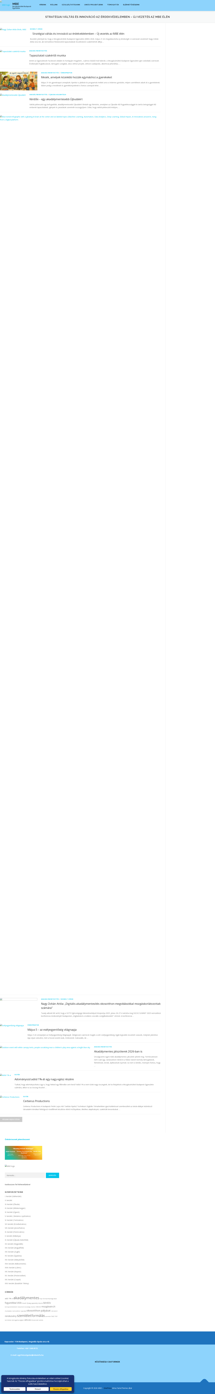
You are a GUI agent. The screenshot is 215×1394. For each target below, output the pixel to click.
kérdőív (47, 1302)
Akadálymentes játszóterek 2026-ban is (118, 1051)
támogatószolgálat (18, 1320)
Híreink (42, 5)
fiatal (55, 1299)
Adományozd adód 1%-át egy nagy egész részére (44, 1079)
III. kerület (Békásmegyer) (15, 1208)
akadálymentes (26, 1297)
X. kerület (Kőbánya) (13, 1236)
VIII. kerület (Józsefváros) (15, 1228)
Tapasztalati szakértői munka (47, 55)
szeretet (48, 1316)
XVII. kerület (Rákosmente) (15, 1264)
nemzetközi (16, 1311)
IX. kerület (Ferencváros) (14, 1232)
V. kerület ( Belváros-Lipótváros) (18, 1216)
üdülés (41, 1320)
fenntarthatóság (48, 1299)
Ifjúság (29, 1303)
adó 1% (8, 1298)
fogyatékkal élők (13, 1302)
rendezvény (11, 1315)
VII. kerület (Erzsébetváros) (15, 1224)
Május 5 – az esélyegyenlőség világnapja (52, 1029)
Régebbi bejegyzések (11, 1119)
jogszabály (34, 1303)
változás (27, 1320)
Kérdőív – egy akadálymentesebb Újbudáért (55, 99)
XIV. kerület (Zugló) (12, 1252)
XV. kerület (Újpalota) (13, 1256)
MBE (15, 3)
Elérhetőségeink (131, 5)
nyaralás (23, 1311)
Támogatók (113, 5)
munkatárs (8, 1311)
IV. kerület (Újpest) (12, 1212)
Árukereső (34, 1320)
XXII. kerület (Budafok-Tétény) (17, 1283)
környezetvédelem (11, 1307)
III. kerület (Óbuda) (12, 1204)
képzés (40, 1303)
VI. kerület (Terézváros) (14, 1220)
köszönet (21, 1307)
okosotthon (33, 1310)
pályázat (46, 1310)
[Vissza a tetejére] (204, 1382)
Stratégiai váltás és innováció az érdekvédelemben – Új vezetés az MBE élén (78, 33)
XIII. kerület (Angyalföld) (14, 1248)
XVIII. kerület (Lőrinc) (13, 1267)
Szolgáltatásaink (71, 5)
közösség (27, 1307)
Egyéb (17, 1074)
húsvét (24, 1303)
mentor (33, 1307)
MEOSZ (38, 1307)
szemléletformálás (31, 1315)
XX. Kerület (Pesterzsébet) (15, 1275)
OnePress (108, 1388)
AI (12, 1299)
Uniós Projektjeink (93, 5)
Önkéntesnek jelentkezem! (17, 1139)
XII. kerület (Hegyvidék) (14, 1244)
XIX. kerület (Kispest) (13, 1271)
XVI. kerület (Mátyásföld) (14, 1260)
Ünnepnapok (66, 73)
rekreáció (54, 1311)
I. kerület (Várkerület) (13, 1196)
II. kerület (8, 1200)
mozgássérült (48, 1306)
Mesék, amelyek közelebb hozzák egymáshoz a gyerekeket (76, 77)
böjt (41, 1299)
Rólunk (54, 5)
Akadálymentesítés (38, 51)
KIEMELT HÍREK (36, 29)
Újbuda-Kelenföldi (57, 94)
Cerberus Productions (36, 1101)
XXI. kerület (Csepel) (13, 1279)
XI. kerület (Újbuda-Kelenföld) (16, 1240)
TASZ (52, 1316)
